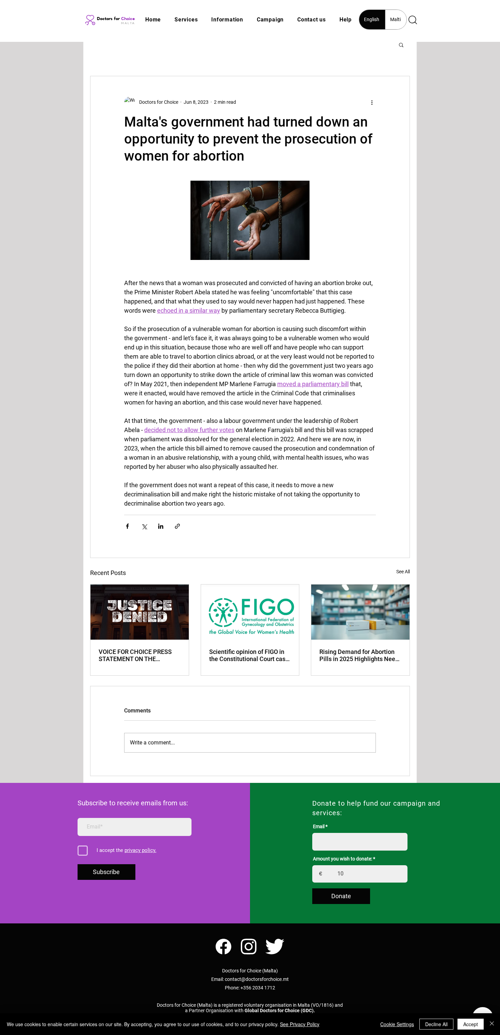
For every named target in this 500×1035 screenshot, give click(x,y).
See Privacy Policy (299, 1024)
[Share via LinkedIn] (160, 526)
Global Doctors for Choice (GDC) (279, 1010)
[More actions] (372, 102)
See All (403, 571)
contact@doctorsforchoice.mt (257, 979)
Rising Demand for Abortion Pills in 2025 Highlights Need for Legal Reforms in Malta (359, 655)
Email (318, 826)
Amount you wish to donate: (342, 858)
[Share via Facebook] (127, 526)
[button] (186, 19)
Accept (470, 1024)
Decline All (436, 1024)
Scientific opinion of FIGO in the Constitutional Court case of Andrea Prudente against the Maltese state (249, 655)
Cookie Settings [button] (397, 1024)
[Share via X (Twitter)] (144, 526)
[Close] (492, 1024)
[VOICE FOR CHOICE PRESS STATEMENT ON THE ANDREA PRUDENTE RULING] (139, 612)
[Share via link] (177, 526)
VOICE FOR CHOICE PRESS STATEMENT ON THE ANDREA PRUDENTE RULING (138, 655)
